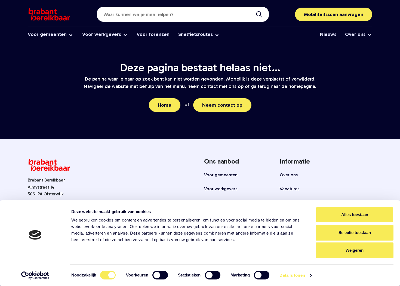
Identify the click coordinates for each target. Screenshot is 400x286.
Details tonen (292, 275)
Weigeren (355, 250)
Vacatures (289, 188)
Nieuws (328, 34)
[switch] (160, 275)
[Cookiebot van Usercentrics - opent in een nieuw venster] (35, 275)
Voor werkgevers (101, 34)
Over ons (355, 34)
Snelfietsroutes (195, 34)
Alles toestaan (354, 214)
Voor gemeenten (47, 34)
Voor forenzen (153, 34)
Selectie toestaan (355, 232)
